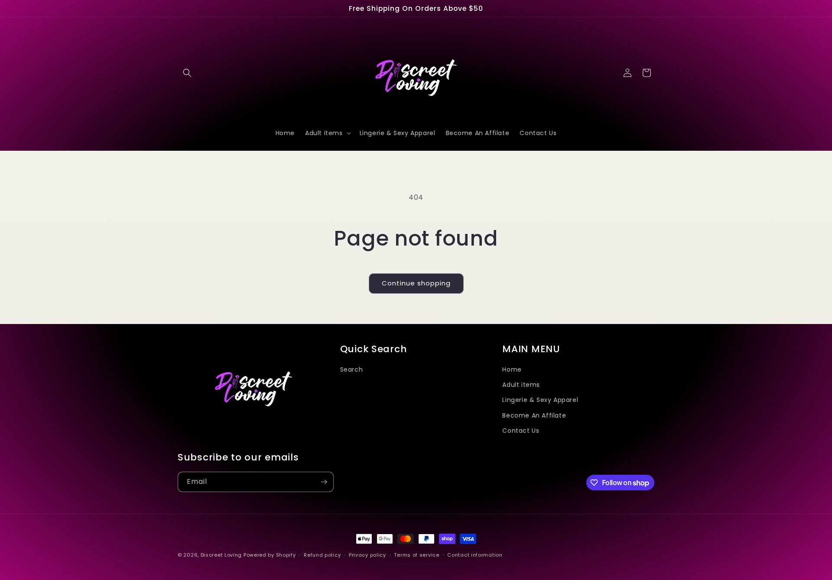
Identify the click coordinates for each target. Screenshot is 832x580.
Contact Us (520, 430)
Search (351, 369)
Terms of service (416, 554)
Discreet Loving (221, 554)
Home (511, 369)
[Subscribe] (323, 482)
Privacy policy (367, 554)
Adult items (521, 384)
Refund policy (322, 554)
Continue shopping (416, 283)
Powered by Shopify (270, 554)
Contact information (474, 554)
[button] (187, 72)
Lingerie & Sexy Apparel (540, 399)
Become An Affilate (534, 415)
